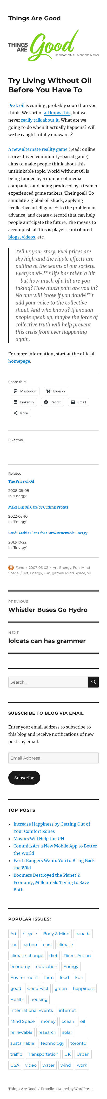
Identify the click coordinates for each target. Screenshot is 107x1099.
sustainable (22, 1043)
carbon (30, 944)
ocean (68, 1021)
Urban (83, 1054)
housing (39, 999)
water (49, 1065)
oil (89, 573)
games (58, 573)
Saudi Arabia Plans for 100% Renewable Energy (47, 533)
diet (53, 955)
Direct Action (77, 955)
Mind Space (75, 573)
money (48, 1021)
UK (67, 1054)
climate (65, 944)
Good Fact (38, 988)
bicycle (30, 933)
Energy (65, 567)
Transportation (43, 1054)
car (13, 944)
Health (17, 999)
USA (14, 1065)
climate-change (26, 955)
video (31, 1065)
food (64, 977)
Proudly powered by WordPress (66, 1089)
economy (20, 966)
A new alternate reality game (38, 149)
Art (55, 567)
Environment (24, 977)
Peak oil (16, 105)
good (15, 988)
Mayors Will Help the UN (39, 838)
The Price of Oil (21, 481)
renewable (21, 1032)
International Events (31, 1010)
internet (67, 1010)
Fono (20, 567)
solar (67, 1032)
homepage (19, 361)
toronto (78, 1043)
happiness (84, 988)
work (82, 1065)
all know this (57, 112)
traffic (16, 1054)
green (61, 988)
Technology (52, 1043)
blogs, (15, 237)
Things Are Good (34, 18)
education (46, 966)
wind (66, 1065)
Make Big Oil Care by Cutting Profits (38, 507)
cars (47, 944)
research (47, 1032)
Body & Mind (56, 933)
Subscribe (24, 777)
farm (49, 977)
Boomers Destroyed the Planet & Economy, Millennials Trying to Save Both (51, 882)
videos (28, 237)
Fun (76, 567)
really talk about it (40, 120)
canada (83, 933)
